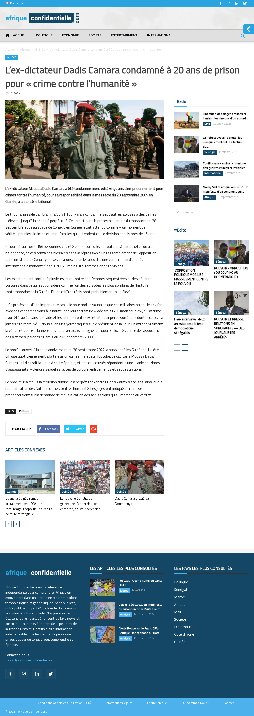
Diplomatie (183, 626)
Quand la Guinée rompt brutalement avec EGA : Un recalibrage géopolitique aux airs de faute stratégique (28, 506)
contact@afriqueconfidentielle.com (31, 660)
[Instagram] (228, 3)
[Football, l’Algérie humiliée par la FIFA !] (102, 587)
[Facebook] (220, 3)
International (159, 35)
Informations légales (119, 703)
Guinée (40, 49)
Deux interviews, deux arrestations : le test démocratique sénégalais (189, 326)
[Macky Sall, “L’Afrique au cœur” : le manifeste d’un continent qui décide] (186, 193)
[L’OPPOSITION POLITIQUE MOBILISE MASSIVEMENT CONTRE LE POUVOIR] (191, 253)
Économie (70, 35)
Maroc (124, 590)
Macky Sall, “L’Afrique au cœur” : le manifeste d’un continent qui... (225, 189)
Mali (207, 124)
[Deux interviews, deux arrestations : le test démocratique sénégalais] (191, 303)
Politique (44, 35)
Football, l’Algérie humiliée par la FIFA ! (140, 582)
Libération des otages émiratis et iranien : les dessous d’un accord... (225, 116)
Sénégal (209, 152)
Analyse (125, 614)
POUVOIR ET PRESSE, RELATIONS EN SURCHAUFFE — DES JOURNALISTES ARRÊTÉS (229, 328)
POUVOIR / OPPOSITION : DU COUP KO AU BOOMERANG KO (231, 272)
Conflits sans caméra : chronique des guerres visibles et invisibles (224, 165)
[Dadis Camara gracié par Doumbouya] (139, 477)
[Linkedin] (236, 3)
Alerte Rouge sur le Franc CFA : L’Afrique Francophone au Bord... (140, 630)
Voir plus (183, 212)
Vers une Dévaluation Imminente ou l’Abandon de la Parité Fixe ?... (140, 606)
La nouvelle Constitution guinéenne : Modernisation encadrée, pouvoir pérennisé (80, 503)
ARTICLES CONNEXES (25, 450)
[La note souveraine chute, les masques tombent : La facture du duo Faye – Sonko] (186, 144)
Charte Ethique (157, 703)
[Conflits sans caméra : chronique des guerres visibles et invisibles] (186, 169)
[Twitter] (245, 3)
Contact (228, 703)
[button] (243, 36)
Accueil (19, 35)
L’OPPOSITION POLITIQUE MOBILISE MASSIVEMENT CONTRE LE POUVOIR (191, 277)
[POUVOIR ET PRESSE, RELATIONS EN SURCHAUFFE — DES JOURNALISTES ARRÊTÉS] (231, 303)
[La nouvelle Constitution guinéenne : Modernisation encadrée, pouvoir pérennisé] (84, 477)
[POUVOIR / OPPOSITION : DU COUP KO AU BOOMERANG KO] (231, 252)
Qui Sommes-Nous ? (195, 703)
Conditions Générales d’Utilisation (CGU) (64, 703)
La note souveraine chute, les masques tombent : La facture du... (223, 142)
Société (94, 35)
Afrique (25, 49)
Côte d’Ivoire (184, 634)
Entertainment (124, 35)
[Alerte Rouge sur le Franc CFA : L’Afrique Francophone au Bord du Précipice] (102, 634)
